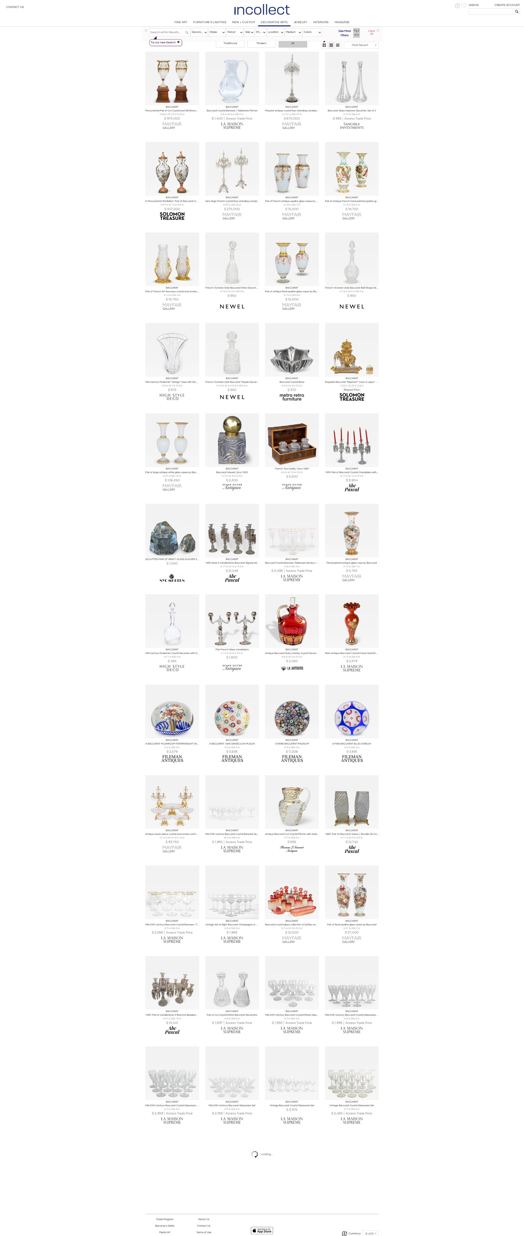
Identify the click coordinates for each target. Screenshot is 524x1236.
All (292, 43)
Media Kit (164, 1232)
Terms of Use (203, 1232)
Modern (262, 43)
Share (169, 101)
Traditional (230, 43)
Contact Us (15, 7)
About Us (203, 1219)
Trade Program (165, 1219)
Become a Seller (164, 1226)
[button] (457, 5)
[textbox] (491, 11)
